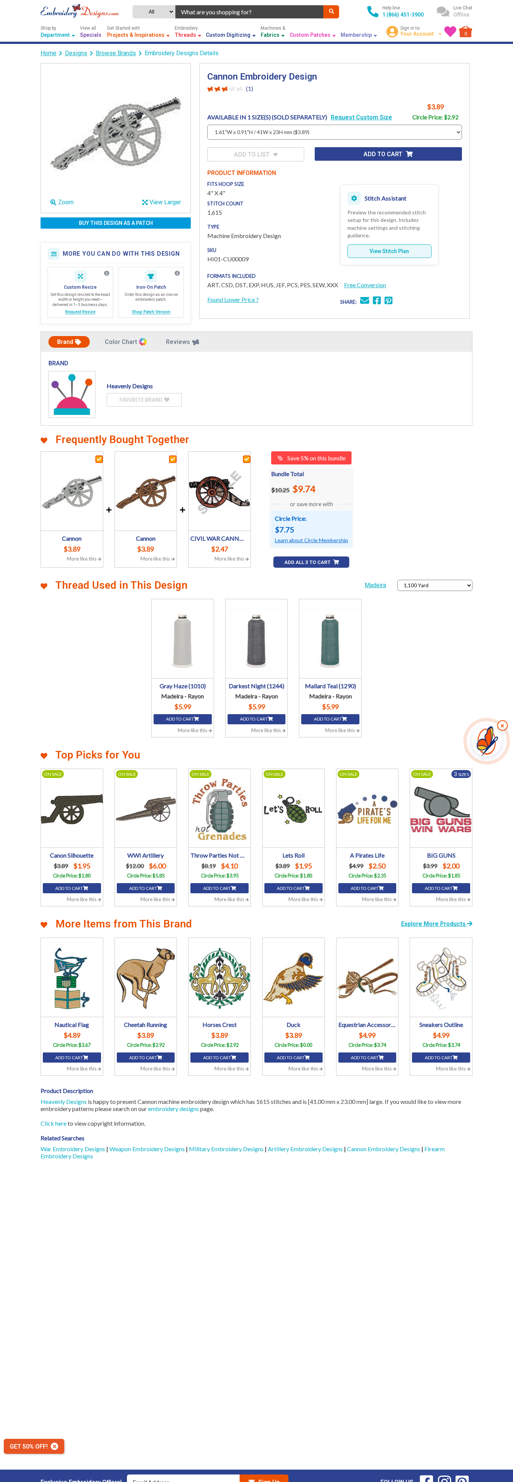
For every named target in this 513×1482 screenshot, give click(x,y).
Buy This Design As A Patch (116, 223)
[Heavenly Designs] (71, 394)
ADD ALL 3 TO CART (308, 562)
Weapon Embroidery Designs (147, 1148)
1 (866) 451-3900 (403, 15)
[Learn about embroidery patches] (177, 273)
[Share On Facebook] (377, 301)
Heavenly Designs (64, 1101)
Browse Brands (116, 53)
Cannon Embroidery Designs (384, 1148)
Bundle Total (287, 473)
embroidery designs (173, 1108)
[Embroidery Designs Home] (80, 12)
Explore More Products (434, 923)
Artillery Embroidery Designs (306, 1148)
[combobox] (249, 11)
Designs (76, 53)
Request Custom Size (361, 117)
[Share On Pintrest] (388, 301)
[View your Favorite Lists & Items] (450, 32)
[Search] (331, 11)
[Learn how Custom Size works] (107, 273)
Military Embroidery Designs (227, 1148)
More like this (82, 559)
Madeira (375, 585)
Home (48, 53)
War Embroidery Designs (73, 1148)
